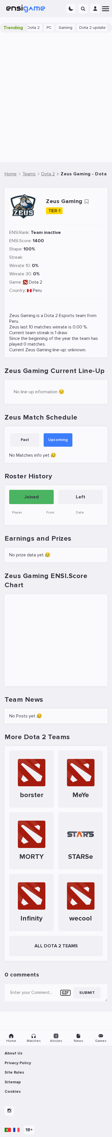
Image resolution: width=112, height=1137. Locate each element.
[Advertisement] (56, 97)
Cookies (13, 1091)
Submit (87, 992)
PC (44, 27)
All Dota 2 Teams (56, 946)
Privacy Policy (18, 1062)
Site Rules (14, 1072)
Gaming (60, 27)
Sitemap (13, 1082)
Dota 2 (35, 282)
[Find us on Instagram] (9, 1111)
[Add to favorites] (86, 201)
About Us (13, 1053)
